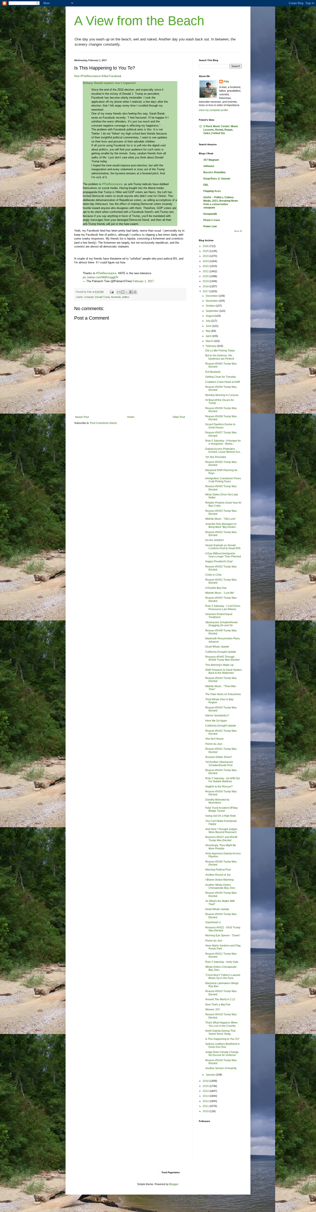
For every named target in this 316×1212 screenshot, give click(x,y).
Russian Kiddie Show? (218, 757)
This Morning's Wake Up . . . (221, 664)
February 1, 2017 (143, 281)
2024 (206, 256)
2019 (206, 281)
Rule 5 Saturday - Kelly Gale (221, 961)
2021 (206, 271)
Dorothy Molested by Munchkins (217, 801)
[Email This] (119, 292)
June (209, 326)
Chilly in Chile (213, 574)
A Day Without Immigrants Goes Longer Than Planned (223, 555)
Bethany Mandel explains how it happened (109, 83)
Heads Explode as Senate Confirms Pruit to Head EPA (223, 547)
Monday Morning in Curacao (222, 395)
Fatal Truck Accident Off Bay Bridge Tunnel (221, 809)
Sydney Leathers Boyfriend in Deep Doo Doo (222, 1045)
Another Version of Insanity (220, 1068)
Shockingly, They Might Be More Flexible (220, 847)
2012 (206, 1101)
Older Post (179, 417)
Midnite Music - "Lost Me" (220, 592)
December (212, 295)
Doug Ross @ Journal (216, 178)
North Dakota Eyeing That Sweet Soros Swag (220, 1032)
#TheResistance (112, 184)
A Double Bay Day (216, 587)
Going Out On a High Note (220, 815)
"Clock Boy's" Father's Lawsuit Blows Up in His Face (222, 977)
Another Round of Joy (218, 874)
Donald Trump (102, 297)
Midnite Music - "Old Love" (220, 518)
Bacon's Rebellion (214, 172)
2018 (206, 286)
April (209, 336)
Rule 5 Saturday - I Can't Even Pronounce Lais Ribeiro (222, 607)
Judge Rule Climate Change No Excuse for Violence (222, 1054)
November (212, 300)
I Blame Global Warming (219, 879)
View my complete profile (213, 110)
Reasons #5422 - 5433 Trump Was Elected (222, 929)
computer (89, 297)
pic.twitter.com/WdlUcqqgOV (100, 277)
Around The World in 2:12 (220, 999)
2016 (206, 1080)
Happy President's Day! (219, 561)
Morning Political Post (218, 869)
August (210, 315)
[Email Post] (111, 292)
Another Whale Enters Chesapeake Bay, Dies (220, 886)
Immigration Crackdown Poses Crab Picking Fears (223, 480)
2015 (206, 1086)
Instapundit (210, 213)
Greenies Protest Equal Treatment (218, 616)
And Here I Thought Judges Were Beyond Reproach (221, 831)
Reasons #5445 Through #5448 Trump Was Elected (222, 658)
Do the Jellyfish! (214, 540)
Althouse (208, 166)
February (211, 346)
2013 (206, 1096)
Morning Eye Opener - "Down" (222, 935)
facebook (116, 297)
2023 (206, 261)
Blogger (173, 1184)
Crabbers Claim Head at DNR (222, 381)
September (212, 310)
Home (130, 417)
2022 (206, 266)
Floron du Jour (213, 743)
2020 (206, 276)
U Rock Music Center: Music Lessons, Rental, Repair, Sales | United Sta (220, 130)
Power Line (210, 226)
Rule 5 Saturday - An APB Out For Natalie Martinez (222, 780)
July (208, 320)
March (210, 341)
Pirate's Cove (211, 220)
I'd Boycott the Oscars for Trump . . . (219, 402)
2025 (206, 251)
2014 (206, 1091)
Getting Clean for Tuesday (220, 376)
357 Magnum (211, 159)
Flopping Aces (212, 191)
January (211, 1074)
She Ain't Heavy (214, 738)
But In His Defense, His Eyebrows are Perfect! (219, 357)
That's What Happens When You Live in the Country (221, 1024)
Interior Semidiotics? (217, 715)
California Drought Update (220, 651)
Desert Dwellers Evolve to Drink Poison (220, 426)
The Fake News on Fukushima (223, 694)
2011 (206, 1106)
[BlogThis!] (123, 292)
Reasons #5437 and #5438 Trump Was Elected (221, 839)
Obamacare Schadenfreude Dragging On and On (221, 624)
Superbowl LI (213, 922)
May (208, 330)
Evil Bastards (213, 371)
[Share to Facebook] (131, 292)
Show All (238, 231)
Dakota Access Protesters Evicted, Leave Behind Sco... (223, 450)
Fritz (226, 81)
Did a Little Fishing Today (220, 350)
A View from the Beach (139, 21)
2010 (206, 1111)
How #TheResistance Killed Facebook (97, 76)
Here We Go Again (216, 720)
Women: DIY (212, 1009)
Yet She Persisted (215, 457)
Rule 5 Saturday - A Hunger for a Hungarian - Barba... (223, 442)
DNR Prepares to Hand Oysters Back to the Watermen (223, 671)
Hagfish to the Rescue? (219, 786)
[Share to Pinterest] (135, 292)
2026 (206, 246)
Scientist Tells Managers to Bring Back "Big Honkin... (221, 526)
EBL (206, 184)
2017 (206, 291)
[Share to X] (127, 292)
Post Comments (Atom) (103, 423)
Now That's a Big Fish (217, 1004)
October (211, 305)
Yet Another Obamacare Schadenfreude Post (219, 764)
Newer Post (82, 417)
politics (125, 297)
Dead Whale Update (217, 646)
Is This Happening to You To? (222, 1038)
